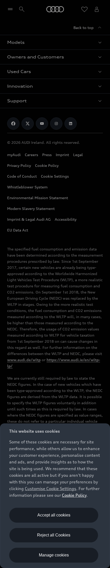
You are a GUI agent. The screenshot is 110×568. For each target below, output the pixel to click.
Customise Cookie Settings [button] (50, 488)
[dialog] (55, 495)
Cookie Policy (74, 495)
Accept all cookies (53, 515)
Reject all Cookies (53, 535)
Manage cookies (54, 555)
